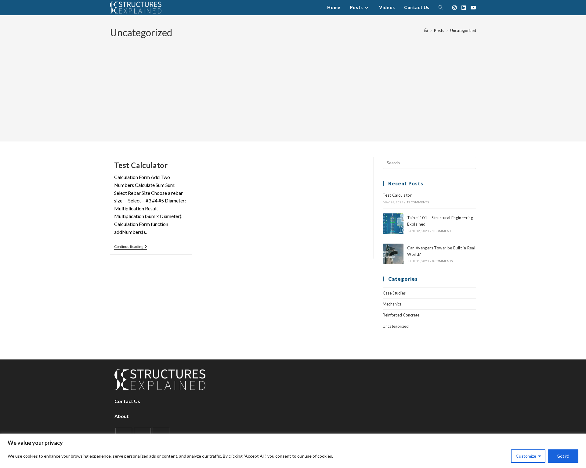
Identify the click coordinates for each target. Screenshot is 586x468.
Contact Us (127, 401)
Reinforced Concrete (401, 315)
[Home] (426, 30)
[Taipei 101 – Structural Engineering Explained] (393, 223)
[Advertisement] (293, 85)
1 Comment (441, 231)
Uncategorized (463, 30)
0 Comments (442, 261)
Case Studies (394, 293)
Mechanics (392, 304)
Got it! (563, 456)
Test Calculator (141, 165)
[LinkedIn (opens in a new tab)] (463, 7)
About (121, 416)
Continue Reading (130, 247)
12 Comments (418, 202)
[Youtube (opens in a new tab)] (473, 7)
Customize (526, 456)
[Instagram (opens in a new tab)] (454, 7)
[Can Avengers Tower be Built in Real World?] (393, 254)
